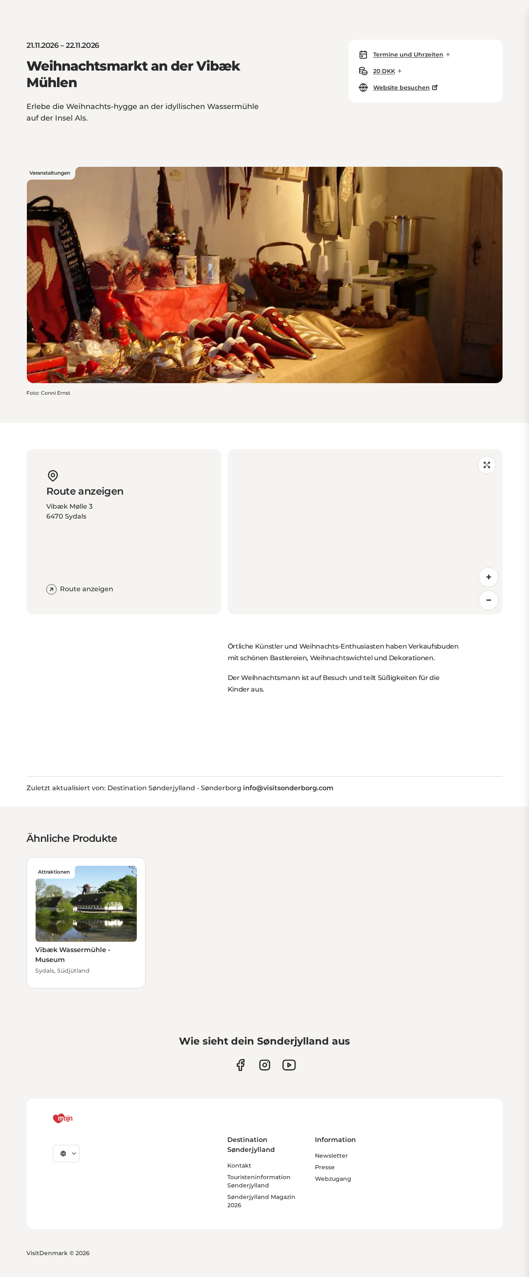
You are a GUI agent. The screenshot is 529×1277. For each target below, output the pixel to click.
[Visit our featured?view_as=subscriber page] (289, 1065)
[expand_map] (487, 465)
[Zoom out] (488, 600)
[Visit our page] (264, 1065)
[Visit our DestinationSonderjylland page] (240, 1065)
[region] (365, 531)
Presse (325, 1167)
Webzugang (333, 1178)
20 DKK (384, 71)
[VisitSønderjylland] (78, 1118)
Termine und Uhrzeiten (408, 54)
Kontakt (239, 1165)
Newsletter (331, 1155)
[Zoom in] (488, 577)
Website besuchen (401, 87)
